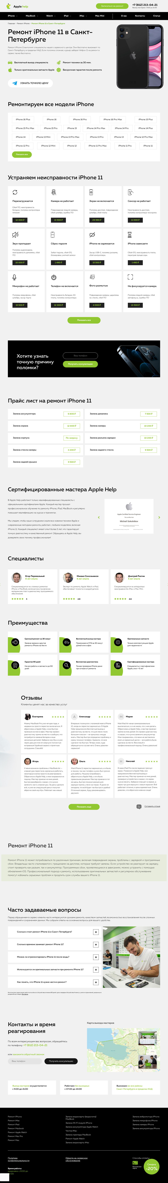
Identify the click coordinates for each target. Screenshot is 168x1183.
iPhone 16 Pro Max (113, 120)
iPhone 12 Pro (22, 146)
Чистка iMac (71, 1131)
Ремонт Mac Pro (15, 1136)
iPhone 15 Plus (146, 120)
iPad (66, 16)
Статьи (156, 16)
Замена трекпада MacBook (78, 1135)
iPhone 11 (148, 146)
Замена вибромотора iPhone (146, 1117)
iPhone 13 (119, 137)
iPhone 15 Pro (50, 128)
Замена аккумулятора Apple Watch (82, 1127)
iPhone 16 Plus (23, 120)
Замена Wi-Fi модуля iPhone (79, 1123)
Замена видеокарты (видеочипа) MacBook (81, 1118)
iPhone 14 (20, 137)
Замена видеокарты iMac (77, 1143)
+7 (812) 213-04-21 (145, 5)
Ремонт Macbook (16, 1128)
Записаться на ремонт (112, 6)
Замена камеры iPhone (143, 1125)
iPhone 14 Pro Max (96, 128)
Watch (49, 16)
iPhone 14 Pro (122, 128)
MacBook (30, 16)
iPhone (11, 16)
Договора (25, 994)
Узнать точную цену (34, 83)
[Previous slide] (99, 517)
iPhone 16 (51, 120)
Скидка (152, 1167)
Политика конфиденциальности (18, 1159)
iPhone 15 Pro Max (25, 128)
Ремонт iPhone (15, 1117)
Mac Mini (99, 16)
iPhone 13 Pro (97, 137)
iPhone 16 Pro (80, 120)
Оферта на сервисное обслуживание (77, 1159)
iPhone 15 (72, 128)
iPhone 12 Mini (48, 146)
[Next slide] (159, 517)
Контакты (140, 16)
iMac (82, 16)
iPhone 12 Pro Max (143, 137)
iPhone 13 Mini (43, 137)
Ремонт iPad (13, 1125)
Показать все (22, 154)
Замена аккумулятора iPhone (146, 1128)
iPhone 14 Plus (145, 128)
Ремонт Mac (13, 1140)
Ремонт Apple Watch (17, 1132)
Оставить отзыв (152, 806)
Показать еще (84, 807)
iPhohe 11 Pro (125, 146)
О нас (124, 16)
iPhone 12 (72, 146)
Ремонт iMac (14, 1121)
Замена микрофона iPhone (145, 1121)
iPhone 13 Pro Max (70, 137)
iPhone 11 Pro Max (98, 146)
